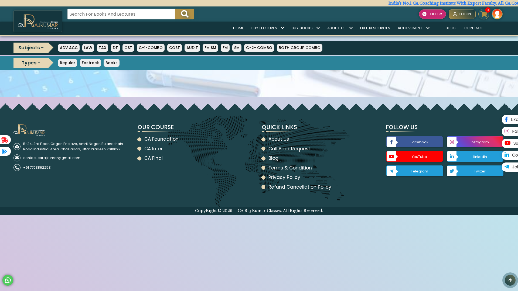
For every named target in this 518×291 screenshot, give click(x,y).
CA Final (153, 158)
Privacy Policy (284, 177)
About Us (336, 28)
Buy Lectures (264, 28)
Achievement (410, 28)
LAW (88, 47)
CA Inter (153, 149)
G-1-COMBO (151, 47)
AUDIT (192, 47)
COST (174, 47)
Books (111, 62)
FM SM (210, 47)
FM (225, 47)
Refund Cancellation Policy (299, 187)
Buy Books (302, 28)
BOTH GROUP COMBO (300, 47)
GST (128, 47)
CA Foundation (161, 139)
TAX (102, 47)
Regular (67, 62)
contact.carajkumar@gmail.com (51, 157)
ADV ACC (69, 47)
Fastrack (90, 62)
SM (237, 47)
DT (115, 47)
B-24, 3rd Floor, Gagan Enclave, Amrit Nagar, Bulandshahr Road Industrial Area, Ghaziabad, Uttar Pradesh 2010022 (73, 146)
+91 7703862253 (37, 167)
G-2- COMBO (259, 47)
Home (238, 28)
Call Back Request (289, 149)
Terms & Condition (290, 168)
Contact (473, 28)
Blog (451, 28)
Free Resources (375, 28)
